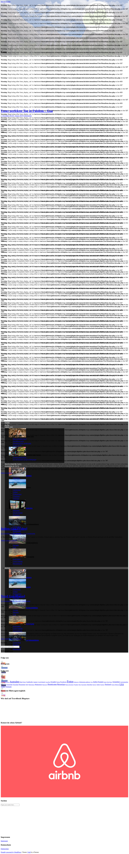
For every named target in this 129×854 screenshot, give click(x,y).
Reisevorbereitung (69, 684)
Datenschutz (5, 849)
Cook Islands (41, 682)
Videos (3, 540)
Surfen (98, 684)
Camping (35, 682)
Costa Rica (47, 682)
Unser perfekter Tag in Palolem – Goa (27, 111)
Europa (58, 682)
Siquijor (94, 684)
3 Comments (18, 639)
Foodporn (63, 682)
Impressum (4, 841)
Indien (3, 473)
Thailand (108, 684)
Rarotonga (44, 684)
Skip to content (5, 2)
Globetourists (27, 116)
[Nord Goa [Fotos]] (38, 591)
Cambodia (29, 682)
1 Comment (9, 473)
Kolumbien (116, 682)
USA (121, 684)
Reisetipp (61, 684)
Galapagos (76, 682)
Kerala (105, 682)
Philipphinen (31, 684)
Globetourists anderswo (84, 682)
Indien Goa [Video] (14, 528)
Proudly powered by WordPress (11, 852)
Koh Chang (109, 682)
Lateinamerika (124, 682)
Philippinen (38, 684)
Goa (92, 682)
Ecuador (53, 682)
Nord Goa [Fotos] (13, 596)
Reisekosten (52, 684)
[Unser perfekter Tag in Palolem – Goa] (38, 106)
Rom (80, 684)
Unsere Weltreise (115, 684)
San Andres (84, 684)
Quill (29, 852)
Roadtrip (76, 684)
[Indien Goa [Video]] (38, 524)
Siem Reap (89, 684)
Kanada (100, 682)
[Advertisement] (61, 820)
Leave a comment (11, 540)
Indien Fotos (9, 639)
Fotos (2, 639)
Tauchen (102, 684)
